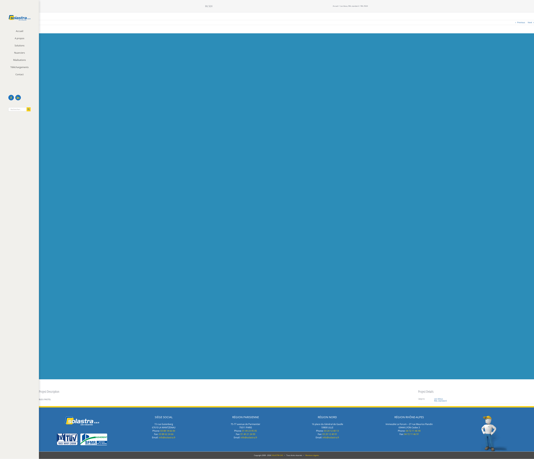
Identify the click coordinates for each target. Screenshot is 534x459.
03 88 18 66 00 (167, 430)
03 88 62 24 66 (166, 434)
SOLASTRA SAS (277, 455)
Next (530, 22)
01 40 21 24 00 (247, 434)
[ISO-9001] (82, 434)
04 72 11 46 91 (411, 434)
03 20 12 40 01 (329, 434)
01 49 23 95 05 (249, 430)
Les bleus (438, 398)
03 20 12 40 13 (331, 430)
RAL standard (440, 400)
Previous (521, 22)
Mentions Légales (312, 455)
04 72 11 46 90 (413, 430)
